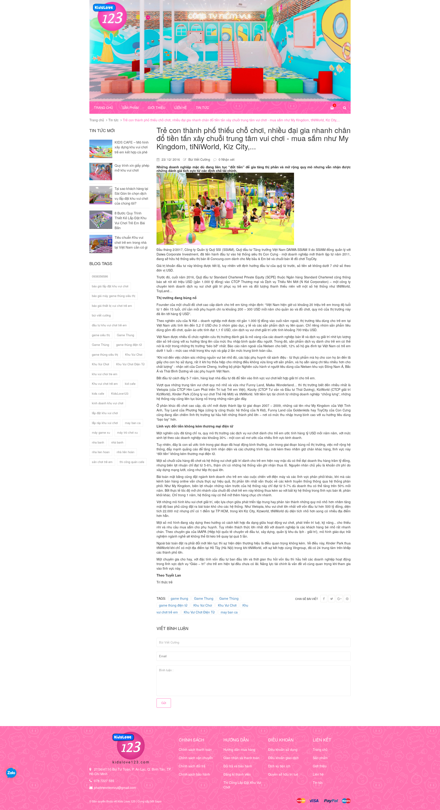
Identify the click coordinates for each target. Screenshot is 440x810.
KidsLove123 (119, 393)
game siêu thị (101, 335)
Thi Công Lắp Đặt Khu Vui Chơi (242, 784)
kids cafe (98, 393)
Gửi (163, 703)
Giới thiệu (156, 107)
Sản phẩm (130, 107)
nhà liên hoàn (125, 452)
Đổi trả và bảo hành (237, 766)
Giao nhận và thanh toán (241, 757)
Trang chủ (103, 107)
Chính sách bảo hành (194, 774)
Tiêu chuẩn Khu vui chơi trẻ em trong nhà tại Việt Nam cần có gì (131, 242)
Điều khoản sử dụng (282, 749)
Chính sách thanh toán (195, 749)
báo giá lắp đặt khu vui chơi (110, 286)
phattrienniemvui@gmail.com (115, 787)
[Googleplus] (339, 598)
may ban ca (229, 612)
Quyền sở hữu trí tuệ (283, 774)
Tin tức (202, 107)
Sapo (158, 801)
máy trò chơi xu (127, 432)
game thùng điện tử (173, 605)
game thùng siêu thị (105, 354)
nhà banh (117, 442)
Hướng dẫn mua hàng (239, 749)
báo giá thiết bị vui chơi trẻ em (112, 305)
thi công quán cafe (132, 462)
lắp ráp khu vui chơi (105, 423)
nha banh (98, 442)
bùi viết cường (101, 315)
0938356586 (100, 276)
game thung (179, 598)
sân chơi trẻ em (102, 462)
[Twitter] (331, 598)
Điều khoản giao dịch (283, 757)
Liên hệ (180, 107)
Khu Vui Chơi (227, 605)
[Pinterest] (347, 598)
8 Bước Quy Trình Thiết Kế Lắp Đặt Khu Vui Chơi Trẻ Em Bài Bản (130, 220)
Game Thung (203, 598)
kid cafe (130, 383)
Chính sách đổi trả (192, 766)
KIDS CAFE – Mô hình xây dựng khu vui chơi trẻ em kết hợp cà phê (131, 147)
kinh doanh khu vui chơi (107, 403)
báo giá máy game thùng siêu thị (113, 296)
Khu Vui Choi (202, 605)
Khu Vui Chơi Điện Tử (199, 612)
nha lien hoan (101, 452)
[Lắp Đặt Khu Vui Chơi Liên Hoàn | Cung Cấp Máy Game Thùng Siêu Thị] (130, 747)
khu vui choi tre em (104, 374)
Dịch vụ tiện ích (279, 766)
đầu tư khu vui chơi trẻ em (109, 325)
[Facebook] (323, 598)
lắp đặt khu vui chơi (105, 413)
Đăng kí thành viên (237, 774)
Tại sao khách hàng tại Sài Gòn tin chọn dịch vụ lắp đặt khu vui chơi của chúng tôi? (131, 195)
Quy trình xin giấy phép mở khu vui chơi (132, 167)
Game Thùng (229, 598)
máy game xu (101, 432)
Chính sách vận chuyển (196, 757)
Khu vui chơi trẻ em (105, 383)
